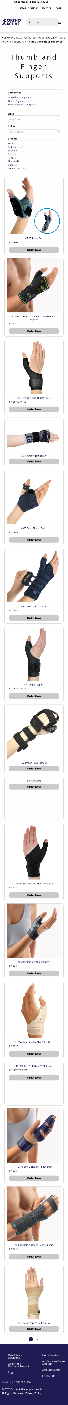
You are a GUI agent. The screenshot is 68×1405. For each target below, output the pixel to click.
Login (58, 8)
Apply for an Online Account (53, 1362)
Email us (6, 1382)
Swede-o (12, 150)
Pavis (10, 157)
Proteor (12, 143)
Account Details (51, 1370)
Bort (10, 154)
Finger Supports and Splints (22, 104)
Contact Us (48, 1376)
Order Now (34, 250)
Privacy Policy (33, 1393)
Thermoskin (14, 161)
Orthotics (29, 37)
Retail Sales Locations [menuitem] (15, 1356)
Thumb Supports (16, 101)
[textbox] (34, 119)
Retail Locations (29, 8)
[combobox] (34, 119)
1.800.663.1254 (22, 1382)
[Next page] (36, 1339)
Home (5, 37)
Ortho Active (14, 147)
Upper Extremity (47, 37)
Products (16, 37)
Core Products (15, 168)
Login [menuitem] (11, 1372)
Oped (10, 164)
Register (46, 8)
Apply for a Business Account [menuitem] (18, 1365)
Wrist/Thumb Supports (19, 97)
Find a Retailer (50, 1355)
